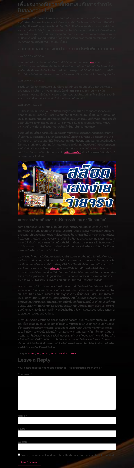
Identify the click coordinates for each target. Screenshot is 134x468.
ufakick (72, 353)
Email (22, 428)
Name (22, 415)
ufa (92, 62)
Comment (25, 374)
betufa (31, 353)
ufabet (54, 268)
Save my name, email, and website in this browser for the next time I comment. (67, 455)
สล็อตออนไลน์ (72, 152)
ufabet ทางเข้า (58, 353)
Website (22, 441)
